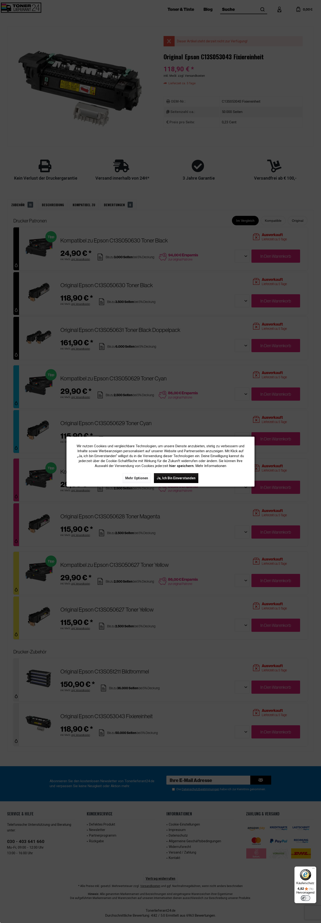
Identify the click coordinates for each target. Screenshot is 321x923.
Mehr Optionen (136, 478)
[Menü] (313, 869)
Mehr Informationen (211, 466)
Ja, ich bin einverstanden (176, 478)
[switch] (305, 898)
